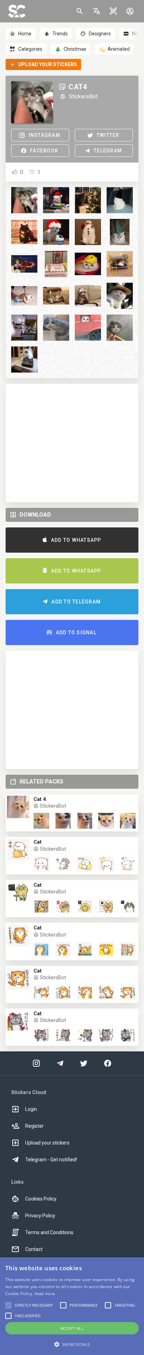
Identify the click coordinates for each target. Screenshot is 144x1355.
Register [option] (34, 1126)
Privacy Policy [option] (40, 1215)
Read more (45, 1293)
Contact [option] (34, 1249)
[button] (96, 11)
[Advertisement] (72, 443)
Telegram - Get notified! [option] (51, 1159)
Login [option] (31, 1109)
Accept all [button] (72, 1328)
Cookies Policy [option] (41, 1199)
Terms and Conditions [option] (49, 1232)
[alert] (72, 1306)
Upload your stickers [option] (47, 1143)
